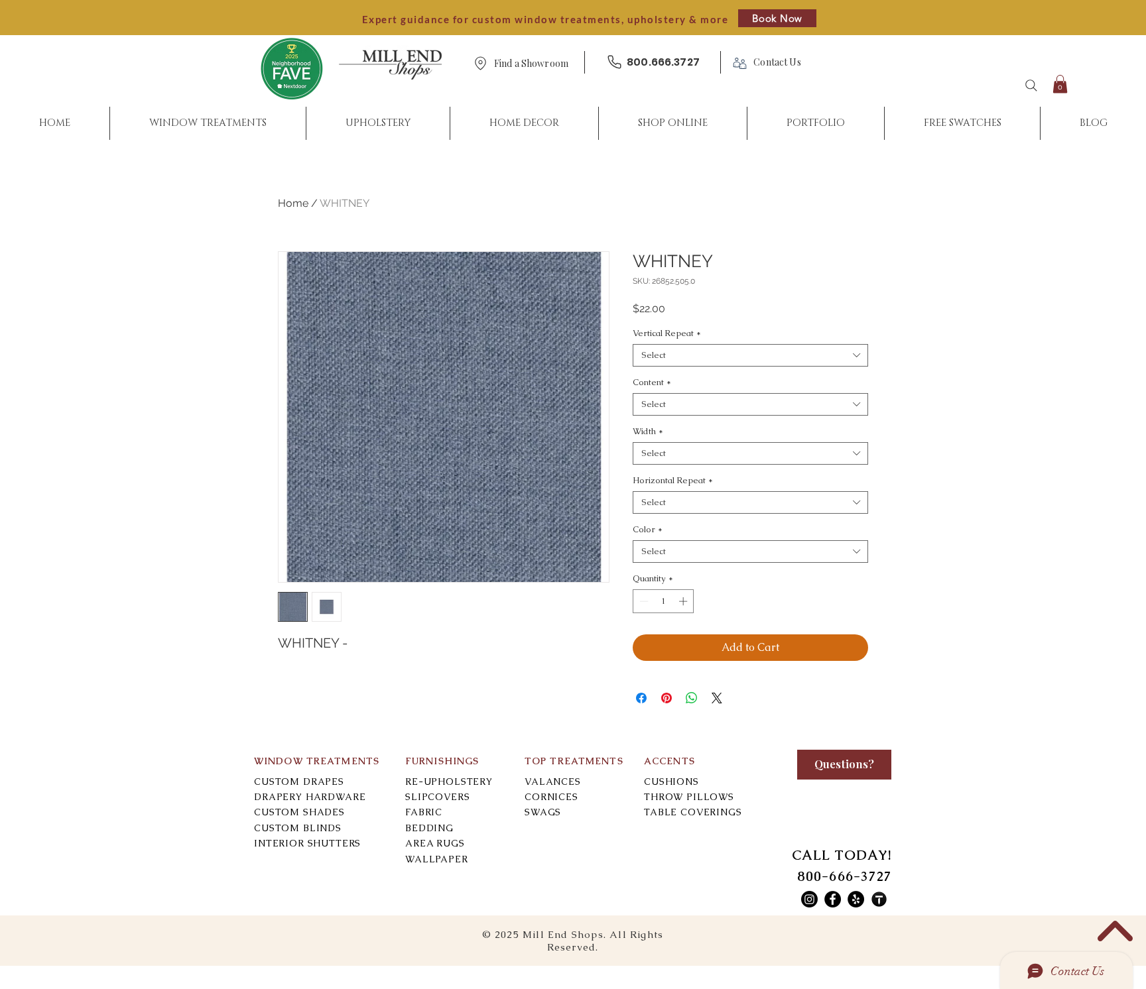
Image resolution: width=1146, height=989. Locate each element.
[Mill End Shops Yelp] (856, 899)
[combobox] (750, 355)
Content (652, 382)
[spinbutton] (663, 601)
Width (648, 431)
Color (648, 529)
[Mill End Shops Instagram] (809, 899)
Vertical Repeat (667, 333)
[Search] (1031, 85)
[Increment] (684, 601)
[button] (531, 64)
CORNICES (551, 797)
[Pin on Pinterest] (666, 698)
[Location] (480, 63)
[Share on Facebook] (641, 698)
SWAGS (543, 812)
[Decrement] (643, 601)
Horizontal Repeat (673, 480)
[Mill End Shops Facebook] (832, 899)
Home (293, 203)
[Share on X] (717, 698)
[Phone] (614, 62)
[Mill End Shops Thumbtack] (879, 899)
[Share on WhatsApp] (692, 698)
